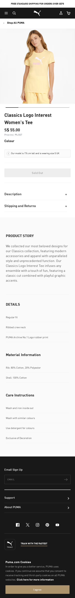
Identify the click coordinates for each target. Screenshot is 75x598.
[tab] (12, 108)
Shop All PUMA (15, 22)
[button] (7, 13)
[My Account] (61, 13)
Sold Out (37, 172)
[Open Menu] (7, 13)
